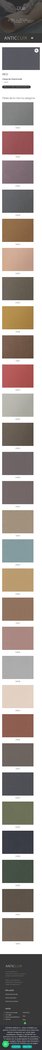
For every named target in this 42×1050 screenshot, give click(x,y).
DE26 (17, 885)
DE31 (18, 157)
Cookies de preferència (12, 1017)
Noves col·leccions (10, 998)
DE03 (17, 565)
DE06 (17, 477)
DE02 (17, 448)
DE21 (18, 623)
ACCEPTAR (16, 1047)
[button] (36, 51)
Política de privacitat (11, 1012)
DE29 (17, 215)
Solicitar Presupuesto (16, 86)
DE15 (18, 536)
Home (11, 19)
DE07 (17, 390)
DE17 (18, 769)
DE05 (17, 419)
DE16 (18, 944)
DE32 (17, 128)
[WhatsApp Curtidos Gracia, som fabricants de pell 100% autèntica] (25, 1023)
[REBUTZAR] (39, 1037)
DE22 (17, 303)
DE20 (17, 594)
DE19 (18, 740)
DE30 (17, 186)
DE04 (17, 710)
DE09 (17, 652)
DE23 (17, 273)
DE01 (18, 914)
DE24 (17, 244)
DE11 (18, 361)
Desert (18, 22)
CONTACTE (26, 1012)
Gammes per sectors (11, 1001)
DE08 (17, 681)
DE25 (17, 827)
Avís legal (8, 1015)
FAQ (24, 1016)
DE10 (18, 507)
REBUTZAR (27, 1047)
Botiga (24, 19)
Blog (24, 1019)
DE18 (18, 332)
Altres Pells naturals (21, 20)
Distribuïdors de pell (11, 994)
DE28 (17, 856)
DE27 (17, 798)
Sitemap (7, 1019)
